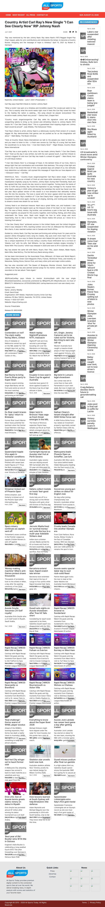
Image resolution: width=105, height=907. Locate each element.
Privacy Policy (95, 902)
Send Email (14, 292)
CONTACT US (42, 15)
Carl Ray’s (52, 177)
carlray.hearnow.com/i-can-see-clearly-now (57, 283)
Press (52, 871)
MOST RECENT (19, 15)
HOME (8, 15)
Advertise (52, 874)
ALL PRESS (30, 15)
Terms (84, 902)
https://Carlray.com (19, 302)
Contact (52, 877)
